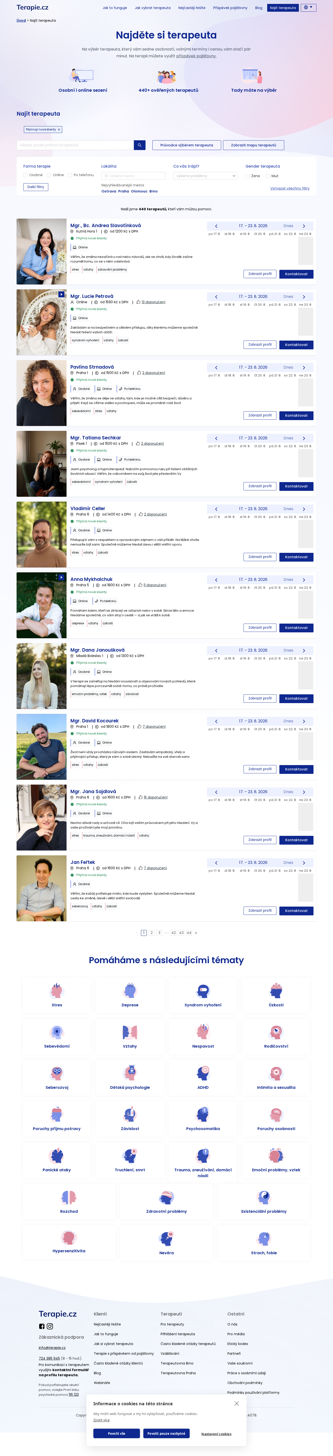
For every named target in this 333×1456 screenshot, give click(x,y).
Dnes (288, 226)
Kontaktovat (296, 274)
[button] (196, 933)
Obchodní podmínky (245, 1382)
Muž (275, 175)
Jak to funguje (115, 7)
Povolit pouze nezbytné (166, 1433)
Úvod (21, 20)
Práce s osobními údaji (246, 1373)
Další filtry (36, 186)
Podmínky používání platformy (253, 1392)
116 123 (74, 1394)
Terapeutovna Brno (177, 1363)
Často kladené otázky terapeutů (188, 1343)
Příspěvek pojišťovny (230, 7)
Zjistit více (101, 1420)
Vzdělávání (170, 1353)
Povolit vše (116, 1433)
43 (181, 932)
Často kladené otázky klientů (118, 1363)
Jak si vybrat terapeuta (113, 1343)
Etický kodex (237, 1343)
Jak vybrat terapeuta (153, 7)
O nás (232, 1324)
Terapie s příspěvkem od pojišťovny (124, 1353)
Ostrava (108, 191)
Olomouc (139, 191)
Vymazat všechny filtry (290, 188)
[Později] (304, 226)
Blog (258, 7)
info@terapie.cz (52, 1347)
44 (189, 932)
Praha (123, 191)
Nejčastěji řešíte (192, 7)
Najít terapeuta (283, 7)
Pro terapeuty (172, 1324)
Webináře (102, 1382)
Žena (255, 175)
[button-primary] (140, 145)
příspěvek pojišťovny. (196, 56)
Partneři (234, 1353)
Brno (153, 191)
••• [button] (166, 933)
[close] (237, 1403)
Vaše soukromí (240, 1363)
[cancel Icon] (59, 129)
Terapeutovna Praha (178, 1373)
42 (173, 932)
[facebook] (43, 1326)
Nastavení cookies (216, 1434)
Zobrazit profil (260, 273)
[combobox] (133, 176)
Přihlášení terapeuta (178, 1334)
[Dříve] (216, 226)
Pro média (236, 1334)
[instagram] (50, 1326)
